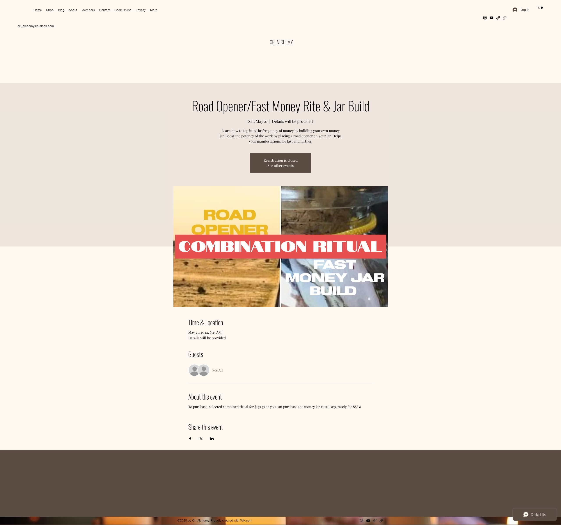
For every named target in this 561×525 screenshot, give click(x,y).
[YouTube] (491, 18)
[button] (540, 8)
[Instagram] (485, 18)
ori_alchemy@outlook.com (36, 26)
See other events (281, 165)
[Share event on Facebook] (190, 438)
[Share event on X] (201, 438)
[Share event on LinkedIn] (212, 438)
